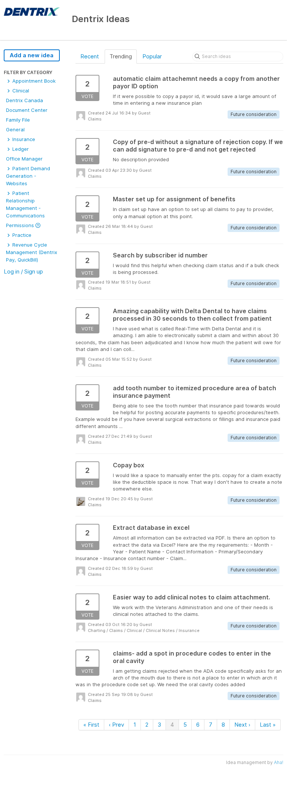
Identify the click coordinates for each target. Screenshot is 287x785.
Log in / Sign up (23, 271)
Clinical (20, 91)
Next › (242, 724)
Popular (152, 56)
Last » (268, 724)
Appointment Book (33, 81)
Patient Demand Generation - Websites (28, 175)
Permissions (21, 225)
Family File (18, 120)
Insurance (23, 139)
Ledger (20, 149)
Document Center (26, 110)
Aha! (278, 762)
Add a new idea (31, 55)
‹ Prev (116, 724)
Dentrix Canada (24, 100)
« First (91, 724)
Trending (120, 56)
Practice (21, 235)
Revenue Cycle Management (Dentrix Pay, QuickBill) (31, 252)
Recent (89, 56)
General (15, 129)
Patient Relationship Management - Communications (25, 204)
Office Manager (24, 159)
